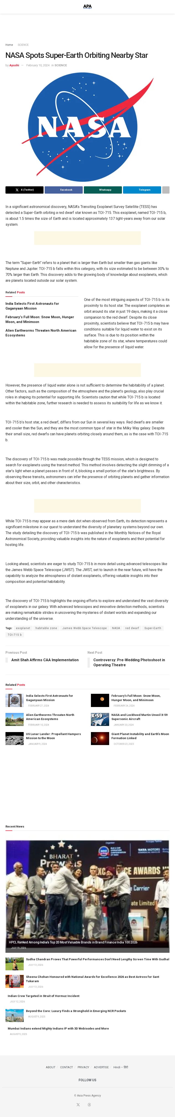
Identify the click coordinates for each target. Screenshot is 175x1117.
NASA (116, 628)
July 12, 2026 (17, 1001)
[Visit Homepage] (87, 6)
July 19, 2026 (18, 948)
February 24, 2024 (124, 706)
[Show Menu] (7, 7)
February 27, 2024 (38, 706)
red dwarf (132, 628)
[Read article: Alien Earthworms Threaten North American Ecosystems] (14, 719)
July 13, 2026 (35, 965)
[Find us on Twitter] (78, 1105)
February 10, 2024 (37, 65)
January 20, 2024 (123, 725)
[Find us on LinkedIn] (94, 1105)
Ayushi (14, 65)
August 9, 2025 (36, 1016)
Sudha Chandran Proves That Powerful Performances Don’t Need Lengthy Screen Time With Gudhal (97, 959)
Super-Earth (152, 628)
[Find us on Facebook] (72, 1105)
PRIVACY (83, 1067)
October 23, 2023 (123, 744)
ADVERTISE (101, 1067)
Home (9, 44)
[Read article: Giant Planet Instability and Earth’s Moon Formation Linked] (100, 738)
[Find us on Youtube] (83, 1105)
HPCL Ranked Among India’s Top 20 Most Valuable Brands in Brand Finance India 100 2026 (73, 942)
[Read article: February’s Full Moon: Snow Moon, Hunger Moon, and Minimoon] (100, 700)
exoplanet (23, 628)
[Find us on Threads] (89, 1105)
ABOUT (50, 1067)
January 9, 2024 (37, 744)
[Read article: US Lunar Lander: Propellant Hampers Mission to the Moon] (14, 738)
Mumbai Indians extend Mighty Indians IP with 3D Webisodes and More (58, 1028)
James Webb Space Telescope (84, 628)
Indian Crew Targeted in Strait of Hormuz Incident (43, 996)
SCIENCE (23, 44)
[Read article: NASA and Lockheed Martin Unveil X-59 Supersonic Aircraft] (100, 719)
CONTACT (66, 1067)
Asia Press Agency (89, 1095)
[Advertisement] (87, 27)
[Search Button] (168, 7)
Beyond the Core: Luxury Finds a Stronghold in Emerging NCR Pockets (76, 1011)
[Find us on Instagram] (100, 1105)
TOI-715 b (15, 634)
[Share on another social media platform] (166, 190)
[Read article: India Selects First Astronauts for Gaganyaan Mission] (14, 700)
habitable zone (46, 628)
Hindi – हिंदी (120, 1067)
